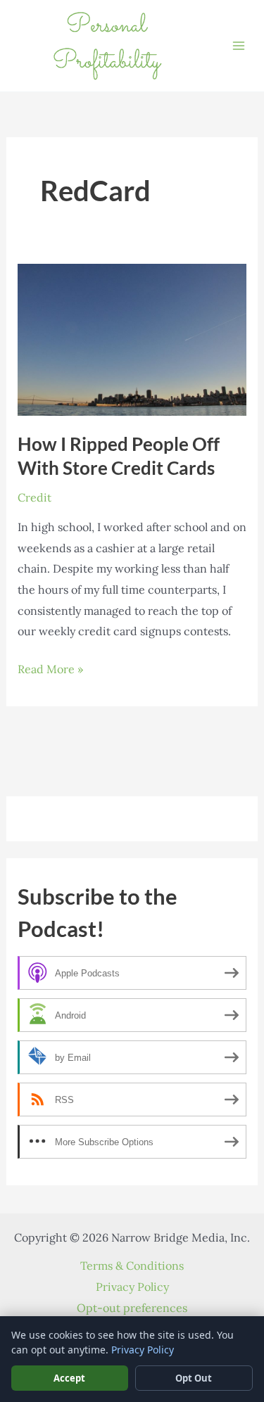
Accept (69, 1378)
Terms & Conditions (132, 1265)
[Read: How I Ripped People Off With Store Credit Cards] (132, 338)
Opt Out (193, 1378)
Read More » (50, 670)
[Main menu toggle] (238, 45)
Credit (34, 497)
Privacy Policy (132, 1287)
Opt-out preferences (132, 1308)
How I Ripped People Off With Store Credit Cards (119, 456)
